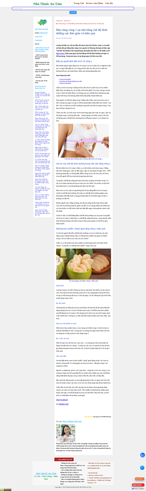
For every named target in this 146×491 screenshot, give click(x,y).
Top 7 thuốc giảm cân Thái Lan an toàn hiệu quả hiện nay (41, 107)
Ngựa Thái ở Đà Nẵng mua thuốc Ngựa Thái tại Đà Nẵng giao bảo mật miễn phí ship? (42, 134)
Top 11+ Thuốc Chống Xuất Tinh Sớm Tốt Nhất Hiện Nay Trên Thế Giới (42, 197)
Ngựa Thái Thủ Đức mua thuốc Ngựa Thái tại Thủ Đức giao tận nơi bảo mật (42, 212)
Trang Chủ (79, 3)
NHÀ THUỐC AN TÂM (46, 474)
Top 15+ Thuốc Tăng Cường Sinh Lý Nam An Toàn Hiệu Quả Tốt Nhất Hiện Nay (42, 127)
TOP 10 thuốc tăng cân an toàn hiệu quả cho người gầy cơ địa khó (42, 101)
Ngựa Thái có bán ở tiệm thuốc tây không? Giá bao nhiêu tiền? (42, 149)
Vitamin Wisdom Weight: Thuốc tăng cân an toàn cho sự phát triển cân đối (42, 95)
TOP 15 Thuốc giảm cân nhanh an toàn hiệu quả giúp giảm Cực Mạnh (42, 155)
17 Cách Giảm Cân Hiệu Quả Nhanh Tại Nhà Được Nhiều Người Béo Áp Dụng (42, 142)
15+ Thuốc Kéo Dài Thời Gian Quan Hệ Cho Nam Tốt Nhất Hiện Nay (42, 161)
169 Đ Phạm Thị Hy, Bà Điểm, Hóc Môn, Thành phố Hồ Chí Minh (42, 49)
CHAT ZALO (38, 36)
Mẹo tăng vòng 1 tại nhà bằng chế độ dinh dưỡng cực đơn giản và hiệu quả (80, 23)
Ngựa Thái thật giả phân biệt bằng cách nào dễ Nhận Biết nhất (42, 175)
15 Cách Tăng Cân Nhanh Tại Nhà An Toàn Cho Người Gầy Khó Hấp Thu (42, 189)
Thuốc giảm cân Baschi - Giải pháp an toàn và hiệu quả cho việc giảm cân (42, 205)
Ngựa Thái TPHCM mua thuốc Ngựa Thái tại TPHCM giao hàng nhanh (42, 182)
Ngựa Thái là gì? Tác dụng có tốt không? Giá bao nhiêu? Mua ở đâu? (42, 119)
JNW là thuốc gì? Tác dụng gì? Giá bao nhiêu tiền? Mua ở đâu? (42, 113)
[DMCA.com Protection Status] (5, 489)
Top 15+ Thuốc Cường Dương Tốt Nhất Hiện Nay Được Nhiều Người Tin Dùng (42, 168)
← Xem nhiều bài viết (64, 459)
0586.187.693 (43, 33)
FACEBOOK (38, 40)
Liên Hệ (109, 3)
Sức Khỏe (67, 20)
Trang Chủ (59, 20)
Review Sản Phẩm (94, 3)
